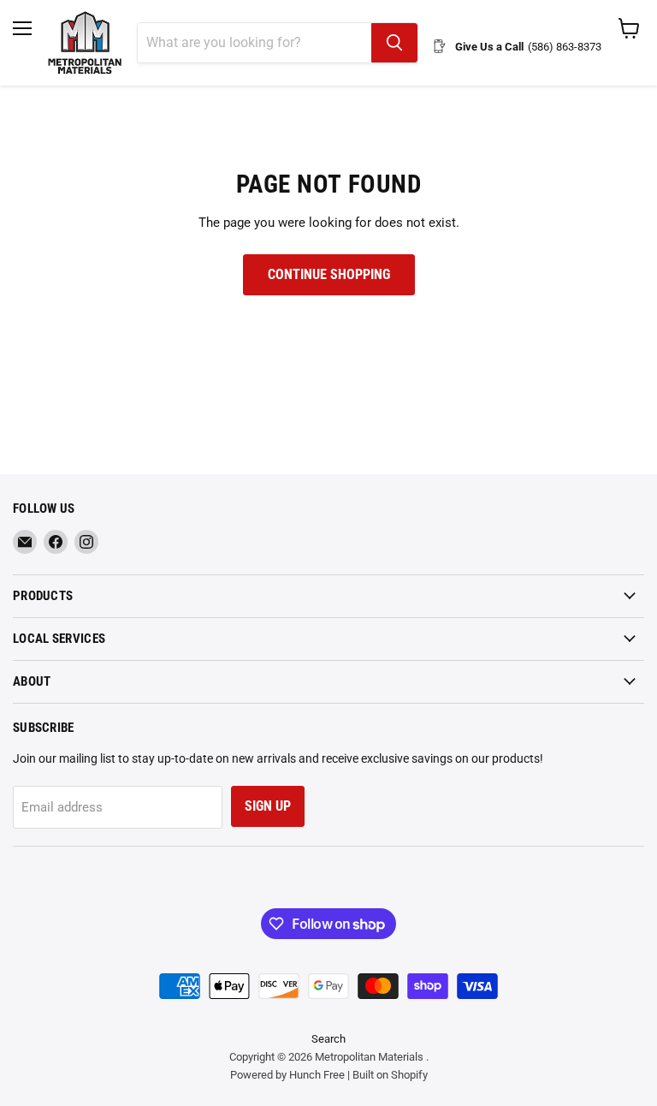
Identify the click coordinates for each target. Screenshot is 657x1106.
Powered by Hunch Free (287, 1074)
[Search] (394, 42)
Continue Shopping (329, 274)
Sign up (268, 806)
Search (328, 1038)
